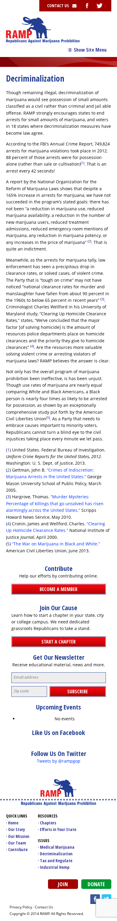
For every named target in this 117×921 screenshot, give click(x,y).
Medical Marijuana (57, 847)
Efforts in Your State (58, 829)
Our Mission (18, 836)
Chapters (48, 823)
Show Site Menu (90, 49)
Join (63, 884)
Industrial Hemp (54, 867)
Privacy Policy (21, 907)
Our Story (16, 829)
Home (13, 823)
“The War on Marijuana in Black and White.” (56, 544)
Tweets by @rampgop (58, 761)
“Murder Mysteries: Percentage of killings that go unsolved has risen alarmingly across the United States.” (55, 503)
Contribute (18, 849)
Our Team (17, 843)
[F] (87, 6)
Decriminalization (56, 853)
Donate (96, 884)
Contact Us (44, 907)
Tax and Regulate (56, 860)
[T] (99, 6)
